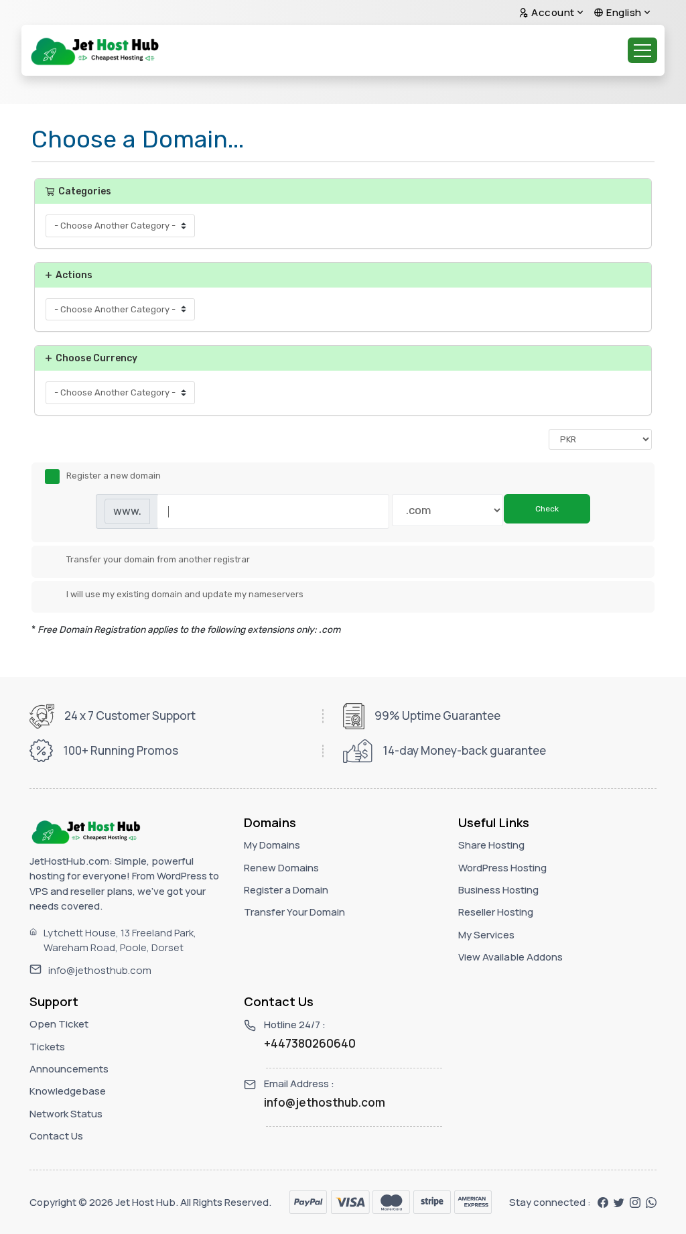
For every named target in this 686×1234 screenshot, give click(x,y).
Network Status (65, 1114)
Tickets (47, 1047)
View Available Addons (510, 957)
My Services (486, 935)
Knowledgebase (67, 1091)
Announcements (69, 1069)
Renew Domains (281, 868)
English (623, 12)
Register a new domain (113, 476)
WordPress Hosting (502, 868)
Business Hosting (498, 890)
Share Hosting (491, 845)
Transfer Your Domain (294, 912)
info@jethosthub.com (99, 970)
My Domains (272, 845)
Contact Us (56, 1136)
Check (547, 508)
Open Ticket (58, 1024)
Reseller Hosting (495, 912)
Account (552, 12)
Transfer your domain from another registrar (158, 559)
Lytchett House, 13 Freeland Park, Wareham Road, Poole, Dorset (120, 940)
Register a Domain (286, 890)
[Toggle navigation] (642, 50)
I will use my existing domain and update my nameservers (184, 595)
